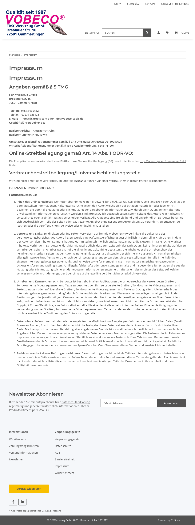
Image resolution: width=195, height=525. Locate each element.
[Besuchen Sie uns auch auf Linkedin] (22, 502)
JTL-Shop (175, 520)
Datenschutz (63, 446)
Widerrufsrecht (64, 473)
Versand (57, 510)
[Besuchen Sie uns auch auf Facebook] (13, 502)
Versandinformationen (23, 452)
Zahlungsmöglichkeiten (24, 446)
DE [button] (116, 3)
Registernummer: (20, 134)
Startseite (133, 3)
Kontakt (150, 3)
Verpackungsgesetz (67, 439)
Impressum (62, 466)
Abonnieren (171, 403)
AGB (57, 452)
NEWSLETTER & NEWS (175, 3)
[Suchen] (147, 32)
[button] (158, 32)
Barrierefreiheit (65, 459)
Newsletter (16, 459)
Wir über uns (17, 439)
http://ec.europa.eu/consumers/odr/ (163, 161)
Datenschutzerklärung (76, 402)
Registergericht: (19, 130)
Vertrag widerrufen (29, 488)
